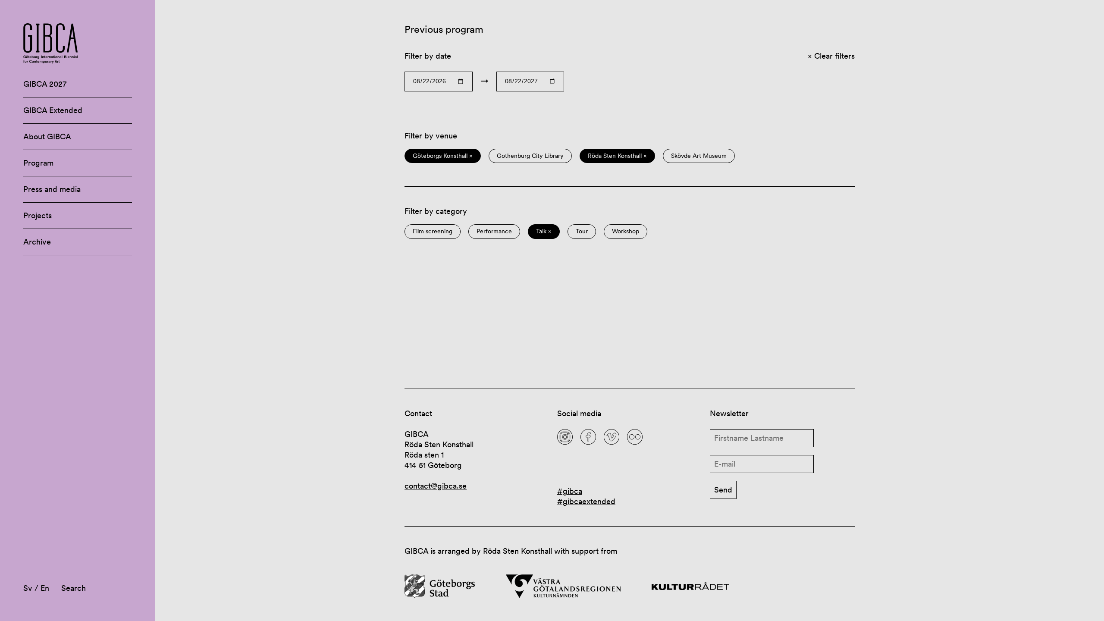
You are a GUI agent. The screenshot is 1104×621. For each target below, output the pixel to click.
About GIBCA (47, 136)
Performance (494, 231)
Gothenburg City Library (530, 156)
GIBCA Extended (52, 110)
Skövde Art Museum (699, 156)
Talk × (544, 231)
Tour (582, 231)
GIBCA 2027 (44, 84)
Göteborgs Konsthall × (443, 156)
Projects (37, 215)
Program (38, 163)
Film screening (432, 231)
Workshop (625, 231)
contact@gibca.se (436, 486)
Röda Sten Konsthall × (617, 156)
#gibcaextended (586, 501)
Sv (27, 588)
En (45, 588)
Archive (37, 242)
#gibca (569, 491)
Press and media (52, 189)
